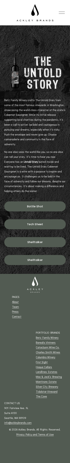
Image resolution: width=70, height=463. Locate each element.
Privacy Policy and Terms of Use (35, 434)
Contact (16, 316)
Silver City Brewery (47, 386)
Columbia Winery (45, 357)
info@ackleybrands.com (18, 422)
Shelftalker (35, 242)
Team (15, 306)
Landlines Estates (46, 371)
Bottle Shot (35, 206)
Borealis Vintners (46, 342)
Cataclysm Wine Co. (47, 347)
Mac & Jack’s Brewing (49, 376)
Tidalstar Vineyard (46, 391)
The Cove (41, 396)
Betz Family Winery (47, 337)
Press (15, 311)
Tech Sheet (35, 224)
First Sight (42, 362)
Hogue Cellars (44, 367)
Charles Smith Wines (48, 352)
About (15, 302)
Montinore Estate (46, 381)
